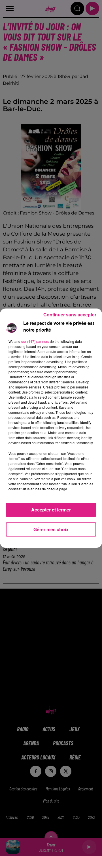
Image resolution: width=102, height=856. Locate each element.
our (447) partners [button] (35, 341)
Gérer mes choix (51, 529)
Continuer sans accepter (69, 314)
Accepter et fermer (51, 509)
